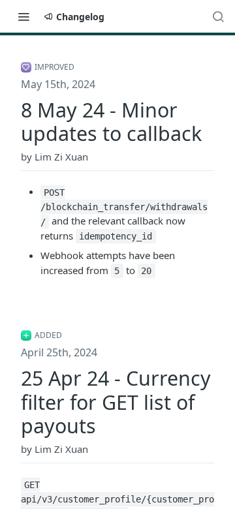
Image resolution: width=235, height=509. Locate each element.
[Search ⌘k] (218, 16)
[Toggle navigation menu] (23, 16)
